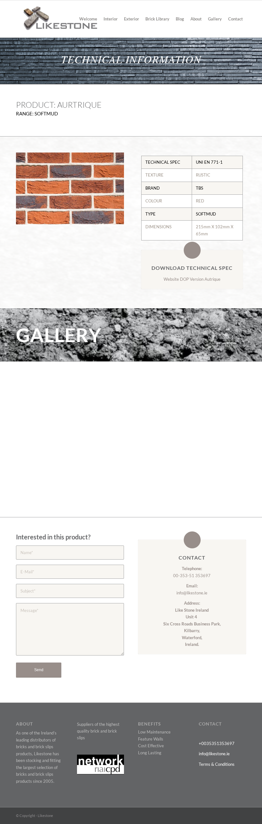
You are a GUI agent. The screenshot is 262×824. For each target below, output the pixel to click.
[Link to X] (203, 815)
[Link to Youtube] (222, 815)
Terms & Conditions (217, 764)
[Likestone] (56, 18)
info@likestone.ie (191, 592)
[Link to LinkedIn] (231, 815)
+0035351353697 (217, 743)
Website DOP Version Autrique (192, 279)
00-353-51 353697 (192, 575)
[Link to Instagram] (241, 815)
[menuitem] (88, 18)
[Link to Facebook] (212, 815)
